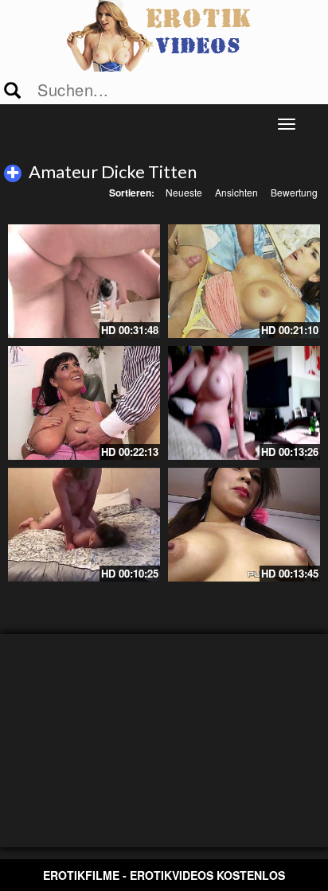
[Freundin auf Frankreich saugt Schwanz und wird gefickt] (84, 525)
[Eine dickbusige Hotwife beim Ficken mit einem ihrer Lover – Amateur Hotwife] (244, 403)
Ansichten (236, 192)
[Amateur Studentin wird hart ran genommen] (84, 281)
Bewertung (294, 192)
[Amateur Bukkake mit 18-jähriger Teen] (244, 525)
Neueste (184, 192)
